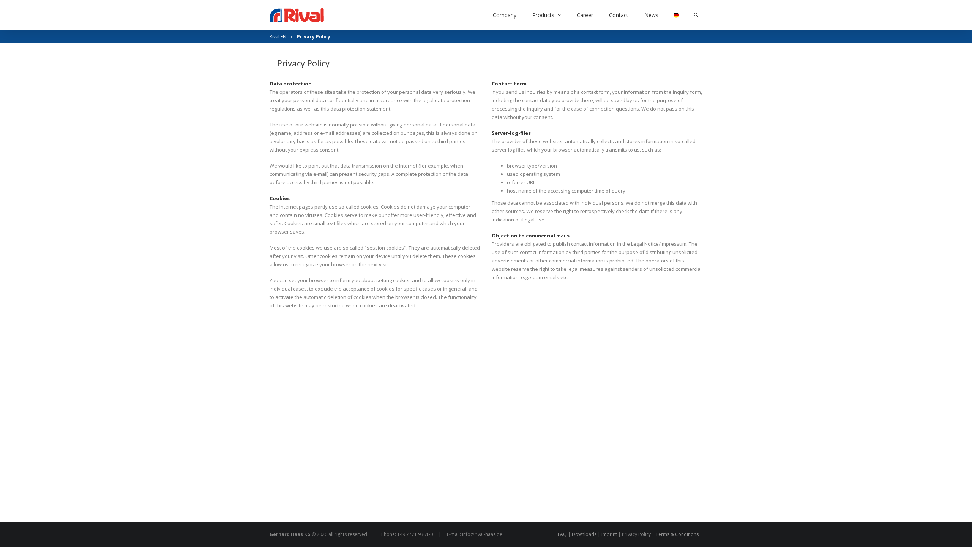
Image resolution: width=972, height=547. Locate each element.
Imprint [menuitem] (609, 534)
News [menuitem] (651, 15)
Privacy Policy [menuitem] (636, 534)
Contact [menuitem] (618, 15)
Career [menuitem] (585, 15)
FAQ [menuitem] (562, 534)
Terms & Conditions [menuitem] (677, 534)
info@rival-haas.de (482, 534)
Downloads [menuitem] (584, 534)
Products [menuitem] (543, 15)
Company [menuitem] (504, 15)
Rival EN (278, 36)
